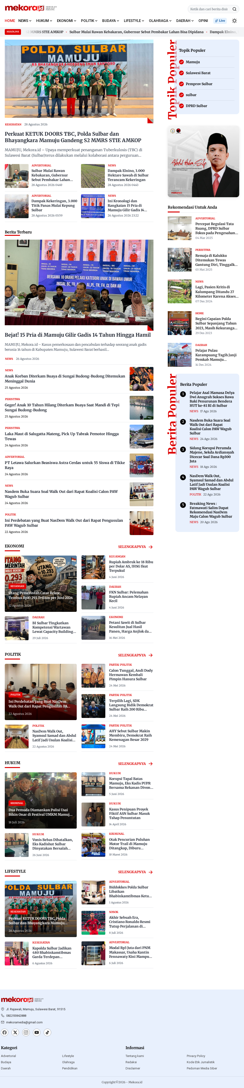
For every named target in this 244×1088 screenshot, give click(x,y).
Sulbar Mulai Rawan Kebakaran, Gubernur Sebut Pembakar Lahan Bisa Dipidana (125, 32)
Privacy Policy (196, 1056)
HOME (10, 21)
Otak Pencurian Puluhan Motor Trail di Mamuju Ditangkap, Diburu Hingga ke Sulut (129, 846)
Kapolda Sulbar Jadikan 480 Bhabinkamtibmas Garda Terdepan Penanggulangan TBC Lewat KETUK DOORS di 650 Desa (51, 959)
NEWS (23, 21)
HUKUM (42, 21)
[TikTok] (47, 1033)
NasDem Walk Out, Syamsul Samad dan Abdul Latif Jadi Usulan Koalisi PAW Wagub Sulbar (54, 738)
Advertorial (8, 1056)
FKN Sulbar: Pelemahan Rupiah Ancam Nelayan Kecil (128, 596)
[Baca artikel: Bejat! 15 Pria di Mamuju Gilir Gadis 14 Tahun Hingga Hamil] (79, 285)
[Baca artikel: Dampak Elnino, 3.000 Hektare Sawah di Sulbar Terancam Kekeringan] (93, 176)
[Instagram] (26, 1033)
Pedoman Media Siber (202, 1068)
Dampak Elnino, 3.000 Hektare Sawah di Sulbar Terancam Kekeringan (128, 175)
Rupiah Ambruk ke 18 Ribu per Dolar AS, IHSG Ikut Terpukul (131, 566)
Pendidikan (69, 1068)
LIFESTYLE (132, 21)
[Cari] (234, 9)
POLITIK (87, 21)
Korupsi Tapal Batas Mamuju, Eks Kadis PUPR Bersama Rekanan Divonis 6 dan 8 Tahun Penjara (131, 785)
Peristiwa (12, 399)
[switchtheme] (234, 21)
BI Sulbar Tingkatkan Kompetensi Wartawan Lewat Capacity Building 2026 (52, 629)
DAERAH (183, 21)
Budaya (6, 1062)
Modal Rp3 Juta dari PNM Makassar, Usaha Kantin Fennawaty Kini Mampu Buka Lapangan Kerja (129, 954)
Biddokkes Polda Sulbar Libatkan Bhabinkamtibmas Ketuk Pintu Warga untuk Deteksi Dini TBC (130, 896)
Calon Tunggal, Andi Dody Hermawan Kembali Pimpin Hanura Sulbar (131, 674)
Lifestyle (68, 1056)
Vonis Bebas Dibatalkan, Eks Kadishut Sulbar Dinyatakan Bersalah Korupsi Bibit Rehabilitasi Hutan (54, 848)
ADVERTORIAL (41, 165)
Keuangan (117, 556)
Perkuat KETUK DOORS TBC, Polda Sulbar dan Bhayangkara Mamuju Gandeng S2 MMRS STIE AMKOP (73, 137)
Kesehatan (13, 124)
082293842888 (16, 1015)
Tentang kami (135, 1056)
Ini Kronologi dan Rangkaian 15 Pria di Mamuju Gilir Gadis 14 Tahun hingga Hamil (126, 206)
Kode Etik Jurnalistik (201, 1062)
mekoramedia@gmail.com (24, 1022)
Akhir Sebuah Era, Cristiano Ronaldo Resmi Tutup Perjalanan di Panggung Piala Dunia (129, 924)
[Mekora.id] (22, 1000)
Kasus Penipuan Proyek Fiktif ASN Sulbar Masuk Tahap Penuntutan (129, 813)
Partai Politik (120, 664)
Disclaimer (133, 1068)
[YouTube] (36, 1033)
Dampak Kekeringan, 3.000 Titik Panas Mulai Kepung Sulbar (54, 205)
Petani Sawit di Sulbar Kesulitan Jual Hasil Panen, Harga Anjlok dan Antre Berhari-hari (130, 629)
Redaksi (131, 1062)
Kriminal (116, 833)
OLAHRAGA (158, 21)
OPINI (203, 21)
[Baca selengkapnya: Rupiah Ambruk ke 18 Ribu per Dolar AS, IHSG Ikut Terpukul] (93, 567)
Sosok (113, 912)
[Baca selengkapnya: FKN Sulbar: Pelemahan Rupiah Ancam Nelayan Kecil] (93, 597)
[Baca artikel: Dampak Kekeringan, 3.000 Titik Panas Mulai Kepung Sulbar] (17, 206)
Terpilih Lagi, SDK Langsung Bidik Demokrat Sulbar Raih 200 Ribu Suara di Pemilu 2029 (131, 707)
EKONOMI (65, 21)
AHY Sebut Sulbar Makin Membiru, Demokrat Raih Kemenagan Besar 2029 (130, 735)
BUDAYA (109, 21)
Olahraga (68, 1062)
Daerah (6, 1068)
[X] (15, 1033)
